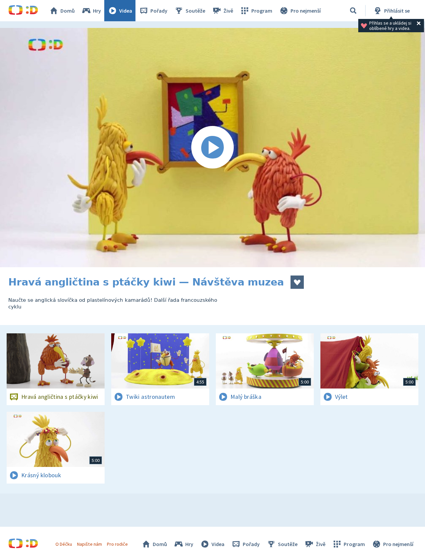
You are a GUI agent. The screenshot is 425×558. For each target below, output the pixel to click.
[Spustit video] (212, 147)
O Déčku (63, 544)
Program (261, 10)
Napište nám (89, 544)
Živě (228, 10)
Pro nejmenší (306, 10)
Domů (67, 10)
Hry (97, 10)
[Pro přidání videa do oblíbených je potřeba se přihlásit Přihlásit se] (297, 282)
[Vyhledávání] (353, 10)
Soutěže (195, 10)
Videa (125, 10)
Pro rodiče (117, 544)
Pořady (158, 10)
